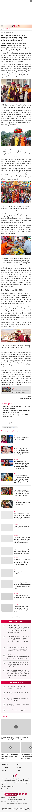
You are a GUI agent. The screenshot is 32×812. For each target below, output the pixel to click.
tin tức (15, 686)
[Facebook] (20, 794)
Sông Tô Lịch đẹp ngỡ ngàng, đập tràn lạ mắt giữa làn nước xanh (10, 756)
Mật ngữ (5, 770)
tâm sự (13, 710)
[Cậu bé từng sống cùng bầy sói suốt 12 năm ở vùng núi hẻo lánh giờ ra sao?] (7, 608)
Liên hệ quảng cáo (11, 794)
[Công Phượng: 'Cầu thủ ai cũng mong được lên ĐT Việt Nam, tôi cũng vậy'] (7, 551)
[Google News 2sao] (9, 428)
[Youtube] (23, 794)
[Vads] (31, 24)
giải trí (26, 698)
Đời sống (6, 29)
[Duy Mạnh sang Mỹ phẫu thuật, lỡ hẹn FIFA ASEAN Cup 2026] (7, 596)
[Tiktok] (26, 794)
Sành (18, 770)
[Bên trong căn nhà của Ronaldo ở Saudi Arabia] (7, 527)
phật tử (10, 423)
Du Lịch (13, 388)
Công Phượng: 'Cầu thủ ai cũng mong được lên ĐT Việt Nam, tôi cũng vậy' (22, 551)
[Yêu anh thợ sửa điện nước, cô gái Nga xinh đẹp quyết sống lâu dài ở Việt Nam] (7, 584)
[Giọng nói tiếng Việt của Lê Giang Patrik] (7, 439)
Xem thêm (16, 616)
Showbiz (5, 764)
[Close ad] (31, 1)
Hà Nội (3, 797)
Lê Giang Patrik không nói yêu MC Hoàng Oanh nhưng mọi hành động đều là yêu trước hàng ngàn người (22, 479)
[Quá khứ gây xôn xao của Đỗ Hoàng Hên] (7, 504)
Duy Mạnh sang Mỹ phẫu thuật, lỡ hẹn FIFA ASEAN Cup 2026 (22, 597)
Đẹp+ (18, 764)
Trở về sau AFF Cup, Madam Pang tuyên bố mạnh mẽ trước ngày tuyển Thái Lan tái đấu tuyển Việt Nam (21, 465)
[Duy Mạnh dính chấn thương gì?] (7, 573)
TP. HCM (3, 801)
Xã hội (19, 767)
